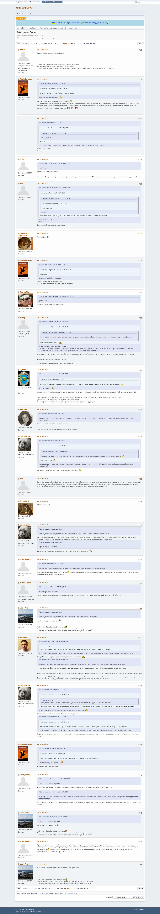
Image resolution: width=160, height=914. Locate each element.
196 (87, 43)
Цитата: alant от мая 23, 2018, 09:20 (53, 379)
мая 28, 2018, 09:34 (42, 685)
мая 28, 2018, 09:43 (42, 841)
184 (48, 43)
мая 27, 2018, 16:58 (42, 159)
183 (45, 43)
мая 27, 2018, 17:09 (42, 233)
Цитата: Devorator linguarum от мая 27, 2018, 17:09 (57, 296)
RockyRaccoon (26, 79)
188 (61, 43)
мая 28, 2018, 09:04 (42, 478)
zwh (22, 183)
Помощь (136, 909)
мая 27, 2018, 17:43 (42, 292)
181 (39, 43)
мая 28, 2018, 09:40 (42, 774)
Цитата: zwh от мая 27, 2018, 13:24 (54, 133)
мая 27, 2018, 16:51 (42, 79)
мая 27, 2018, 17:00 (42, 183)
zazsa (22, 49)
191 (71, 43)
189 (64, 43)
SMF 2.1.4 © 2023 (19, 909)
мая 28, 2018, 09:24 (42, 608)
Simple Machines (29, 909)
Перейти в (108, 897)
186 (55, 43)
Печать (140, 43)
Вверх (18, 888)
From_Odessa (26, 559)
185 (51, 43)
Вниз (18, 43)
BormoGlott (25, 292)
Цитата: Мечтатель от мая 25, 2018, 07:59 (57, 332)
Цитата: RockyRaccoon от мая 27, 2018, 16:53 (55, 188)
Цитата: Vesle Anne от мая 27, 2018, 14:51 (55, 128)
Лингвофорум (24, 7)
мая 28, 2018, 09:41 (42, 812)
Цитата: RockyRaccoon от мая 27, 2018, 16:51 (55, 163)
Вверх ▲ (142, 909)
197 (90, 43)
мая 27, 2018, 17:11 (42, 260)
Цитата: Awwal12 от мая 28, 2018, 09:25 (53, 689)
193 (78, 43)
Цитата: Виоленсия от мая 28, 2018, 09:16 (54, 641)
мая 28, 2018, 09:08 (42, 501)
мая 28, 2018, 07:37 (42, 409)
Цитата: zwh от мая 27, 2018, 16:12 (51, 122)
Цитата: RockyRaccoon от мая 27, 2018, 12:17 (56, 89)
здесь (83, 23)
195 (84, 43)
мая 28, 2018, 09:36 (42, 744)
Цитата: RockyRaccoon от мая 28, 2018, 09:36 (55, 779)
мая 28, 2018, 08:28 (42, 436)
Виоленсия (25, 436)
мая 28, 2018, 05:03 (42, 369)
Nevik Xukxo (25, 583)
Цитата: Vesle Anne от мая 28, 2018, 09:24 (53, 748)
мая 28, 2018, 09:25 (42, 637)
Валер (22, 317)
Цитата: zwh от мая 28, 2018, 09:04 (51, 529)
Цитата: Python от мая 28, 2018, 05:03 (52, 413)
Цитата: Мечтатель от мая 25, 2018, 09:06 (54, 322)
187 (58, 43)
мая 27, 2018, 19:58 (42, 317)
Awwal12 (24, 637)
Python (23, 370)
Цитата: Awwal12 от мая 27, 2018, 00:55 (53, 587)
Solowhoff (24, 501)
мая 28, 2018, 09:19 (42, 559)
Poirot (22, 159)
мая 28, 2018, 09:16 (42, 525)
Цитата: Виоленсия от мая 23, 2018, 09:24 (54, 374)
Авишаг (23, 409)
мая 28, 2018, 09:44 (42, 864)
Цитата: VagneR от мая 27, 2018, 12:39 (53, 83)
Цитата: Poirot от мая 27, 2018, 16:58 (52, 264)
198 (93, 43)
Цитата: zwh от (46, 647)
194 (81, 43)
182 (42, 43)
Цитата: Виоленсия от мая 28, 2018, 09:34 (54, 792)
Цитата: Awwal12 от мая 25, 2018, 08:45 (54, 327)
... (34, 43)
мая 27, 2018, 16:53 (42, 118)
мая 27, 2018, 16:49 (42, 49)
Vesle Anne (24, 608)
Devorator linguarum (23, 234)
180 (36, 43)
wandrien (62, 28)
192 (74, 43)
